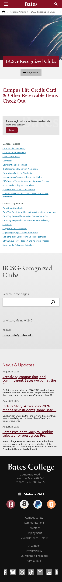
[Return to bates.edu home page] (5, 11)
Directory (34, 527)
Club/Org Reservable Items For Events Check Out (25, 216)
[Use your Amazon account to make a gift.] (24, 504)
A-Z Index (34, 545)
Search (56, 4)
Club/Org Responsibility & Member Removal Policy (26, 220)
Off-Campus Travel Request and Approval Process (26, 181)
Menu (6, 4)
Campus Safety (34, 517)
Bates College (31, 467)
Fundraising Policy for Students (17, 173)
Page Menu (33, 72)
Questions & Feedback (34, 555)
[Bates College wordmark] (31, 4)
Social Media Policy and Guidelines (18, 185)
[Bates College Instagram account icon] (40, 572)
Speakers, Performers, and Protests (19, 189)
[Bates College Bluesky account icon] (13, 572)
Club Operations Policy (13, 208)
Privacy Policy (34, 550)
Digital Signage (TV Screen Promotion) (20, 169)
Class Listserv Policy (11, 156)
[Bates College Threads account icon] (22, 572)
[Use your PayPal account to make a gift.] (37, 504)
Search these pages (16, 294)
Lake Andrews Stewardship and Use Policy (22, 177)
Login (11, 130)
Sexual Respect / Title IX (34, 538)
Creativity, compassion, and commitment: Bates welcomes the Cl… (29, 380)
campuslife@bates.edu (18, 335)
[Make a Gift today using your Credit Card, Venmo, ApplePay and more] (10, 504)
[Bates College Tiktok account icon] (31, 572)
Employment (34, 532)
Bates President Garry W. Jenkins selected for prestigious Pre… (28, 434)
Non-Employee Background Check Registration (25, 236)
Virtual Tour (34, 560)
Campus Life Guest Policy (14, 152)
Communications (34, 522)
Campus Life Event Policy (14, 148)
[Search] (53, 302)
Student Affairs (18, 12)
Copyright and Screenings (15, 164)
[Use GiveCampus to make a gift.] (51, 504)
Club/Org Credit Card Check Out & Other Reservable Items (30, 212)
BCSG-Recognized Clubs (43, 12)
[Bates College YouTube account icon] (49, 572)
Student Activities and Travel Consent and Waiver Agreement (25, 195)
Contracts (7, 160)
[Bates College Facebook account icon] (4, 572)
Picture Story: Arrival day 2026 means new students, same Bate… (29, 408)
